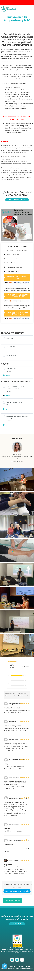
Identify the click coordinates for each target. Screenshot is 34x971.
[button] (31, 8)
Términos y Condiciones (26, 968)
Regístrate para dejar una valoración (17, 891)
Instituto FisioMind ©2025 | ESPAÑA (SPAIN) (17, 966)
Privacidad (11, 968)
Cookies (17, 968)
